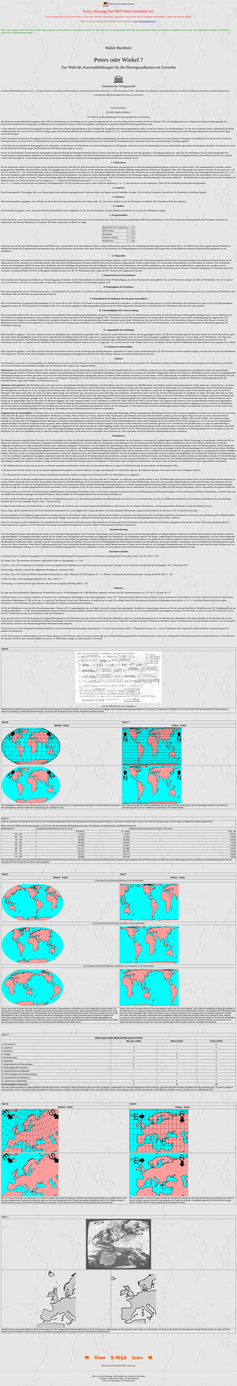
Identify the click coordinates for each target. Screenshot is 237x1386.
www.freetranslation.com (144, 21)
